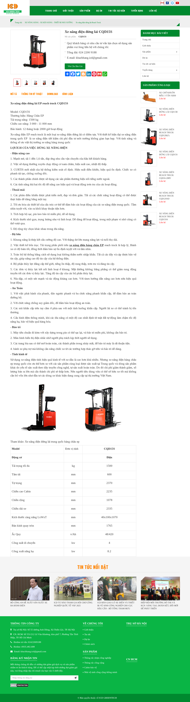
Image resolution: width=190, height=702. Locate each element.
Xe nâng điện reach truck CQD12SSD (166, 196)
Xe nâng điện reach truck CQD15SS (166, 216)
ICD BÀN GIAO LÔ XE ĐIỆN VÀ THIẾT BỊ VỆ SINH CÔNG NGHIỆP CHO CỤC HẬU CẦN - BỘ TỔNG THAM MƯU (115, 606)
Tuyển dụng (137, 10)
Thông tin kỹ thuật (32, 94)
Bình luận (67, 94)
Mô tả (13, 94)
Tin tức (87, 634)
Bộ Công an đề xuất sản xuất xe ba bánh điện (28, 604)
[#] (149, 97)
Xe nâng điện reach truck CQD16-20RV (166, 175)
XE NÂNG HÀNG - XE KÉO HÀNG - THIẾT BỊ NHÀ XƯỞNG (49, 22)
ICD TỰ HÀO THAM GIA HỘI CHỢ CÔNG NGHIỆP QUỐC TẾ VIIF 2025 (73, 604)
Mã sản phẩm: (71, 37)
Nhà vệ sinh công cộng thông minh (100, 672)
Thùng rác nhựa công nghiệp (97, 658)
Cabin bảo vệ (90, 667)
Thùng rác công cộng (94, 663)
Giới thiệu (68, 10)
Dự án (99, 10)
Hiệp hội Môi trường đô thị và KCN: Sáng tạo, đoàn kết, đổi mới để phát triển (159, 606)
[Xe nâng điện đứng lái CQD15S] (69, 408)
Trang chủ (51, 10)
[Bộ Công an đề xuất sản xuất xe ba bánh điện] (29, 588)
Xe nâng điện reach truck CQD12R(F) (166, 132)
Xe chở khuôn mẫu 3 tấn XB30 (167, 94)
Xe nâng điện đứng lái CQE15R (168, 110)
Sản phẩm (85, 10)
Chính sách (89, 644)
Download (52, 94)
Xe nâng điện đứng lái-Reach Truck (88, 22)
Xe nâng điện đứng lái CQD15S (168, 153)
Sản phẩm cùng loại (156, 85)
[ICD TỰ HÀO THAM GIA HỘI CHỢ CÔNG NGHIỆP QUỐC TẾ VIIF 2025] (73, 588)
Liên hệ (153, 10)
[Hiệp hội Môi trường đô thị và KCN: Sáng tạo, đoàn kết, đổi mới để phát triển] (160, 588)
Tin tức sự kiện (116, 10)
